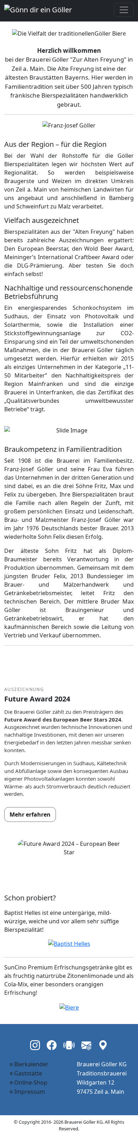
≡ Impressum (27, 1092)
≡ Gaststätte (26, 1073)
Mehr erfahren (30, 814)
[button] (14, 33)
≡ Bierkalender (29, 1064)
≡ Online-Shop (28, 1082)
